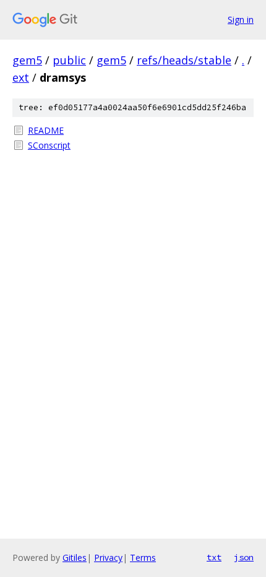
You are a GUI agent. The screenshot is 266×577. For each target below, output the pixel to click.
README (46, 130)
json (244, 557)
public (69, 60)
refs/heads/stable (184, 60)
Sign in (241, 19)
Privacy (108, 557)
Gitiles (74, 557)
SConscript (49, 145)
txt (214, 557)
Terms (143, 557)
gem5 (27, 60)
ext (20, 77)
